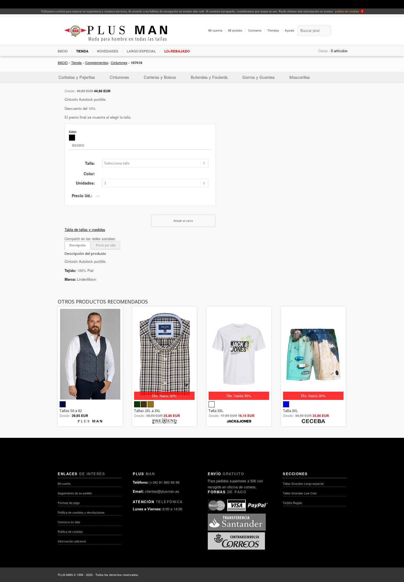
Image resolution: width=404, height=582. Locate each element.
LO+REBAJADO (177, 51)
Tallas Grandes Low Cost (300, 493)
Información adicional (72, 541)
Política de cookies (70, 531)
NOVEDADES (107, 51)
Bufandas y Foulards (209, 77)
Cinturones (119, 62)
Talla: (90, 163)
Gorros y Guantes (258, 77)
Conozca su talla (69, 522)
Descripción (77, 245)
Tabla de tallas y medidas (85, 229)
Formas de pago (69, 502)
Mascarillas (299, 77)
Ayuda (289, 30)
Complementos (96, 62)
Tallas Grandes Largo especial (303, 483)
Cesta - (324, 50)
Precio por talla (105, 245)
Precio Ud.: (82, 195)
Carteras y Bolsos (160, 77)
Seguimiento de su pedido (75, 493)
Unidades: (85, 183)
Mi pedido (235, 30)
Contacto (255, 30)
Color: (89, 173)
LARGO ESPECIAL (141, 51)
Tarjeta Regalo (292, 502)
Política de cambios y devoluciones (81, 512)
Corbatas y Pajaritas (77, 77)
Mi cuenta (215, 30)
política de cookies (346, 11)
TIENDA (82, 51)
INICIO (63, 51)
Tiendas (273, 30)
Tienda (76, 62)
